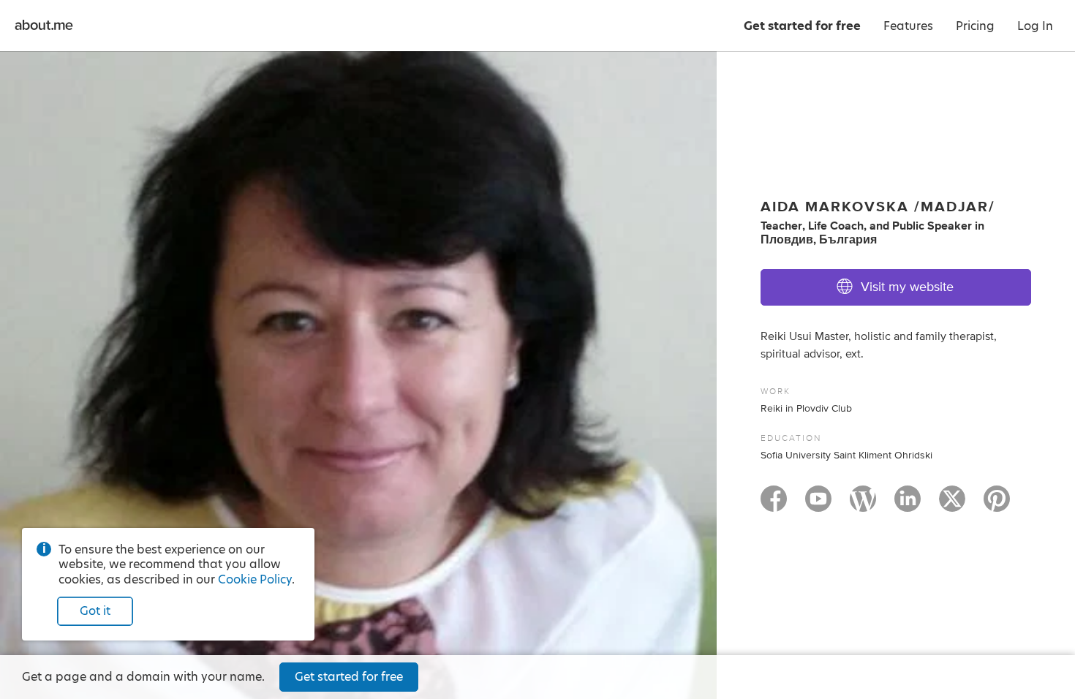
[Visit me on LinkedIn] (907, 505)
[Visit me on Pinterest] (997, 505)
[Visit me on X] (952, 505)
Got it (95, 610)
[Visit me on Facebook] (774, 505)
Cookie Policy (255, 579)
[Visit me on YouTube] (818, 505)
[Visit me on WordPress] (863, 505)
